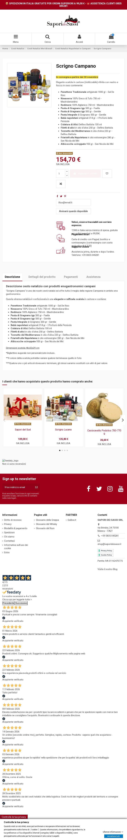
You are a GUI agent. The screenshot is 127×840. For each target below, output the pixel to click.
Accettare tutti (113, 836)
